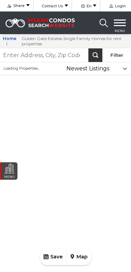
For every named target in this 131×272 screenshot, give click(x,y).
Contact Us (52, 5)
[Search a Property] (104, 23)
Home (9, 38)
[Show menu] (120, 23)
